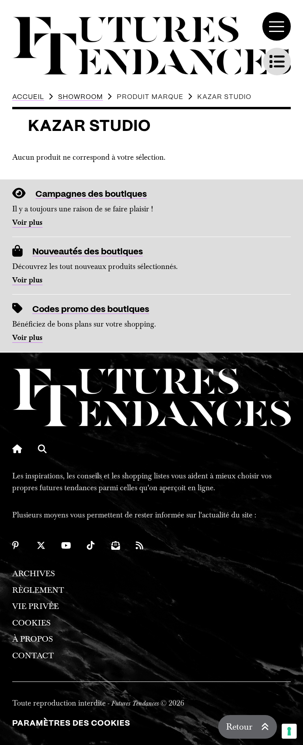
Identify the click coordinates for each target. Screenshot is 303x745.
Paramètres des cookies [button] (71, 723)
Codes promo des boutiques (90, 309)
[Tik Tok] (91, 545)
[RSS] (140, 545)
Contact (33, 656)
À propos (32, 639)
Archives (33, 574)
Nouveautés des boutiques (87, 252)
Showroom (80, 97)
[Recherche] (42, 449)
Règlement (38, 590)
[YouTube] (66, 545)
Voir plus (27, 222)
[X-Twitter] (41, 545)
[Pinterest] (16, 545)
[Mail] (115, 545)
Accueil (28, 97)
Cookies (31, 623)
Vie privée (35, 606)
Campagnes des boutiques (91, 194)
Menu (276, 26)
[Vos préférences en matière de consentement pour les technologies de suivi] (289, 731)
